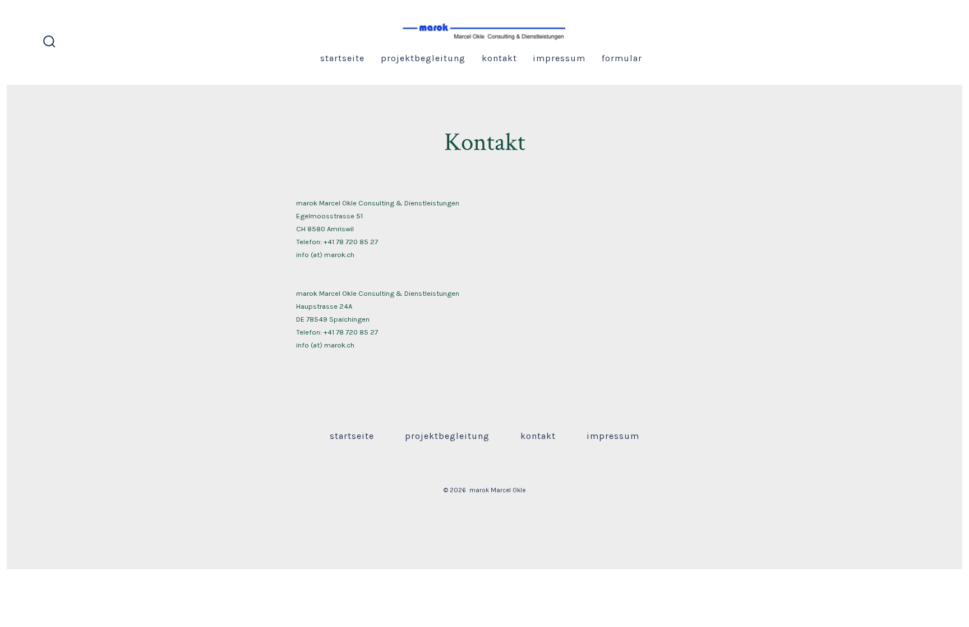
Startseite (342, 58)
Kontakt (499, 58)
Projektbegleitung (423, 58)
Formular (622, 58)
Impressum (559, 58)
